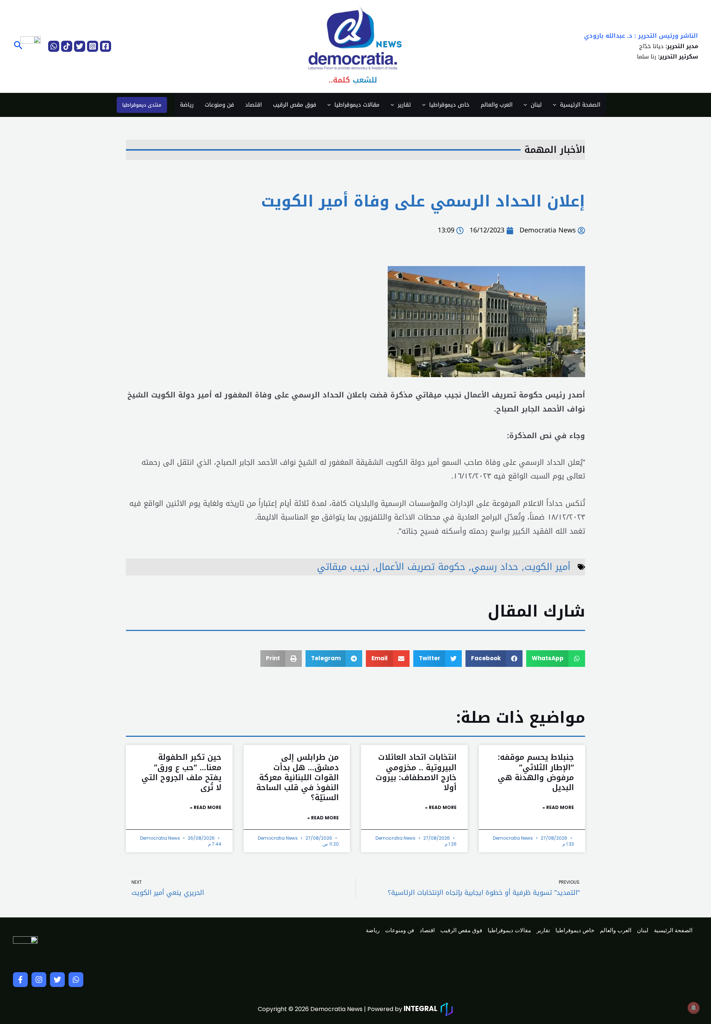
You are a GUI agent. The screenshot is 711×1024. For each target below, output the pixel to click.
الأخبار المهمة (554, 149)
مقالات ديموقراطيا (357, 105)
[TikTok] (66, 46)
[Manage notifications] (694, 1008)
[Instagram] (92, 46)
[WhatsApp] (53, 46)
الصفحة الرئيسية (580, 105)
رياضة (187, 105)
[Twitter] (79, 46)
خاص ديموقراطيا (449, 105)
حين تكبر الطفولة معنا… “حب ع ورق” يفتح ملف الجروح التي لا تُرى (181, 772)
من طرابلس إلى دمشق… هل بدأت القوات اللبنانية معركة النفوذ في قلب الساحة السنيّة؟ (297, 777)
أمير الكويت (547, 566)
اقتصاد (253, 105)
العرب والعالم (497, 105)
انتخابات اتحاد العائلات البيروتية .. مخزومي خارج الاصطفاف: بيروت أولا (416, 772)
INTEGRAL (420, 1009)
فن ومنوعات (219, 105)
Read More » (558, 807)
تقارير (404, 105)
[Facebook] (105, 46)
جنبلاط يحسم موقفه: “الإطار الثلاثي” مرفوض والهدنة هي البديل (536, 772)
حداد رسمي (494, 566)
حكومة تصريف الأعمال (420, 566)
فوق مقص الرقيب (294, 105)
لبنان (536, 105)
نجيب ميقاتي (343, 566)
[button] (17, 46)
